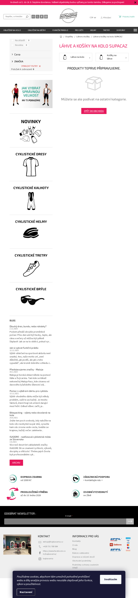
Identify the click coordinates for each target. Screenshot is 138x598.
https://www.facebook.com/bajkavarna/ (54, 552)
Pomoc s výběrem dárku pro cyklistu (29, 391)
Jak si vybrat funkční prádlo (24, 348)
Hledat (27, 16)
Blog (74, 548)
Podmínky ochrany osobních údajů (85, 566)
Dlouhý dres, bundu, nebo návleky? (28, 326)
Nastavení (26, 592)
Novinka (21, 45)
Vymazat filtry (29, 66)
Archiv (16, 462)
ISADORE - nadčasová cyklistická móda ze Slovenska (30, 438)
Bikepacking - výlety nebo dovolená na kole (30, 414)
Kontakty (76, 541)
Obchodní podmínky (81, 560)
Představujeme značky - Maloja (26, 369)
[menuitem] (12, 30)
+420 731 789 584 (50, 546)
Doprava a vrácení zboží (83, 556)
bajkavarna (48, 558)
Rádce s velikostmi (80, 553)
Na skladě (22, 40)
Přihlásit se (130, 521)
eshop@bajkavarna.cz (53, 541)
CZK (92, 17)
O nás (75, 545)
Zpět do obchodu (94, 110)
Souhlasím (110, 579)
